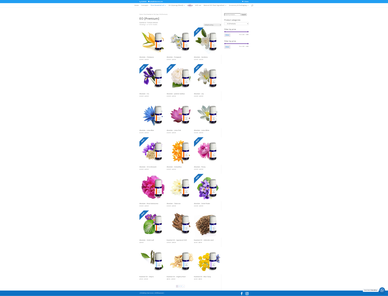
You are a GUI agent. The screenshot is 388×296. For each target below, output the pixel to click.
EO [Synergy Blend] (176, 5)
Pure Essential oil (157, 5)
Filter (227, 35)
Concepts (144, 5)
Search (244, 14)
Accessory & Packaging (238, 5)
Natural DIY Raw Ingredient (214, 5)
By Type (156, 14)
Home (137, 5)
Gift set (198, 5)
